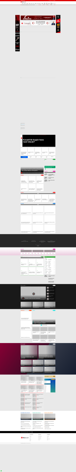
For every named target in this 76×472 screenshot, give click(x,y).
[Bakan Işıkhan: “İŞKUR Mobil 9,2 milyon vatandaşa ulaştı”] (29, 204)
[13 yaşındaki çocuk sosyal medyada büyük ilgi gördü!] (48, 292)
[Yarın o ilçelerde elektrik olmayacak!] (45, 149)
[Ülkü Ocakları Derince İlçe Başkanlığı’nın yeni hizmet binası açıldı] (24, 196)
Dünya (32, 3)
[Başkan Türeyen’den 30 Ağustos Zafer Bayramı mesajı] (52, 149)
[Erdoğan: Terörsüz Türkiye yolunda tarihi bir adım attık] (38, 196)
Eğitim (40, 3)
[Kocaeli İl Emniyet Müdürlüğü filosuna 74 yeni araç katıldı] (46, 204)
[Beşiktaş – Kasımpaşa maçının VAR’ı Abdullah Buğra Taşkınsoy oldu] (38, 376)
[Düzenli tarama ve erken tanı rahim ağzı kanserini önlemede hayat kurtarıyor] (44, 330)
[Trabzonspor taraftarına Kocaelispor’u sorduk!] (48, 286)
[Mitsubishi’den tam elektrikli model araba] (26, 327)
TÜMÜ (54, 159)
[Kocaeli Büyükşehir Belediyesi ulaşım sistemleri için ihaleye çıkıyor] (38, 227)
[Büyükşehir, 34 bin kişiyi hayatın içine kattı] (22, 366)
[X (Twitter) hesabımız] (52, 0)
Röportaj (49, 3)
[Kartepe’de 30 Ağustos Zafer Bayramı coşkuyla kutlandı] (32, 186)
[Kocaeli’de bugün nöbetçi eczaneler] (31, 149)
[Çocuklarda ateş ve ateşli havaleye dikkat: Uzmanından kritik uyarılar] (51, 330)
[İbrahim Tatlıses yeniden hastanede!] (46, 178)
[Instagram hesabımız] (53, 0)
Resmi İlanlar (51, 3)
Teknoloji (42, 3)
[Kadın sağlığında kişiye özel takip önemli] (36, 323)
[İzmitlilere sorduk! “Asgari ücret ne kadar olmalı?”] (48, 297)
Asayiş (22, 3)
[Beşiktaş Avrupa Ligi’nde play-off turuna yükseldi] (46, 281)
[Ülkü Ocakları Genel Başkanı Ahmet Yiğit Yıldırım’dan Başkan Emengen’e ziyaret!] (46, 193)
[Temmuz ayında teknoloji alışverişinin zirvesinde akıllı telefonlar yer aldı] (26, 308)
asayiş (29, 357)
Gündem (25, 3)
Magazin (36, 3)
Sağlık (38, 3)
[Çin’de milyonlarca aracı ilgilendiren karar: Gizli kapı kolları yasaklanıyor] (32, 178)
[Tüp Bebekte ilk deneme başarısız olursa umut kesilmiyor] (40, 178)
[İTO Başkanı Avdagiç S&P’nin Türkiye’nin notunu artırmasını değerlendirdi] (26, 376)
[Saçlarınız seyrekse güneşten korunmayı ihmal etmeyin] (36, 330)
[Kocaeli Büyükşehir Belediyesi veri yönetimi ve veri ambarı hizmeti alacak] (49, 227)
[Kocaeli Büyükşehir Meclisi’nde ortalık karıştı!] (45, 196)
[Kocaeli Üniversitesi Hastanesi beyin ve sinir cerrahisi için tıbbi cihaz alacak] (26, 227)
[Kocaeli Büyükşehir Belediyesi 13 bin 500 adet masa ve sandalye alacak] (26, 209)
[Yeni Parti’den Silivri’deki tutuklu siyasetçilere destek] (29, 193)
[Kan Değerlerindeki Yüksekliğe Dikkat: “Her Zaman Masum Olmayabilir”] (24, 178)
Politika (30, 3)
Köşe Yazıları (45, 3)
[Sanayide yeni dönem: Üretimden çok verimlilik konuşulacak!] (49, 218)
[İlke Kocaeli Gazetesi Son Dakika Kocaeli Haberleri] (23, 2)
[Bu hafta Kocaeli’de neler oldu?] (24, 186)
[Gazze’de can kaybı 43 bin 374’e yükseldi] (34, 366)
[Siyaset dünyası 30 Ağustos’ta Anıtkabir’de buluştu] (38, 149)
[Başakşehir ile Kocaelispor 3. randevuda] (46, 276)
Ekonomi (27, 3)
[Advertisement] (38, 10)
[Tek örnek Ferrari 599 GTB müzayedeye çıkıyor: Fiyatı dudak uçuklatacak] (40, 186)
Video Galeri (46, 3)
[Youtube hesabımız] (54, 0)
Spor (33, 3)
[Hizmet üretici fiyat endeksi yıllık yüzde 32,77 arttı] (49, 209)
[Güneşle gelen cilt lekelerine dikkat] (51, 323)
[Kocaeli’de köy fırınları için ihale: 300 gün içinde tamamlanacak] (38, 209)
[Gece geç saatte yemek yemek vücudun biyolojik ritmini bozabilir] (44, 323)
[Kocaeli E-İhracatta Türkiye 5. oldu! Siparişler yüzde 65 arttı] (38, 218)
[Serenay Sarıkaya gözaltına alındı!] (46, 181)
